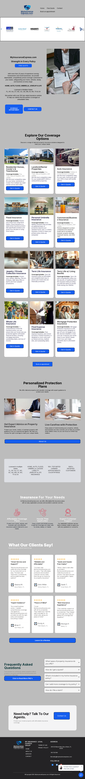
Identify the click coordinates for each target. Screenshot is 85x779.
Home (42, 8)
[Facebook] (52, 765)
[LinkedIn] (57, 765)
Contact (59, 8)
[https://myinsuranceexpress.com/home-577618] (19, 745)
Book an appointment (47, 11)
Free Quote (50, 8)
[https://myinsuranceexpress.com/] (27, 10)
